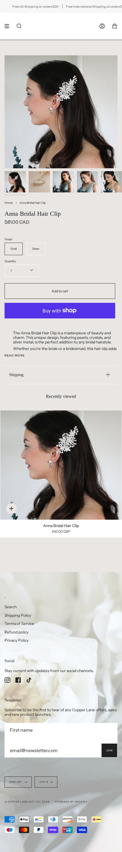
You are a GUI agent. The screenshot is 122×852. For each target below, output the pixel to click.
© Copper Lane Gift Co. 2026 (27, 801)
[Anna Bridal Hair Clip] (61, 465)
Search (11, 607)
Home (9, 203)
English (15, 781)
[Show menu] (9, 26)
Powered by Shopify (71, 801)
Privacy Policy (17, 640)
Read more (15, 355)
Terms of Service (19, 623)
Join (109, 750)
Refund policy (17, 632)
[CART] (114, 26)
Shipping (16, 374)
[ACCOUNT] (102, 26)
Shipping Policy (18, 615)
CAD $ (43, 781)
